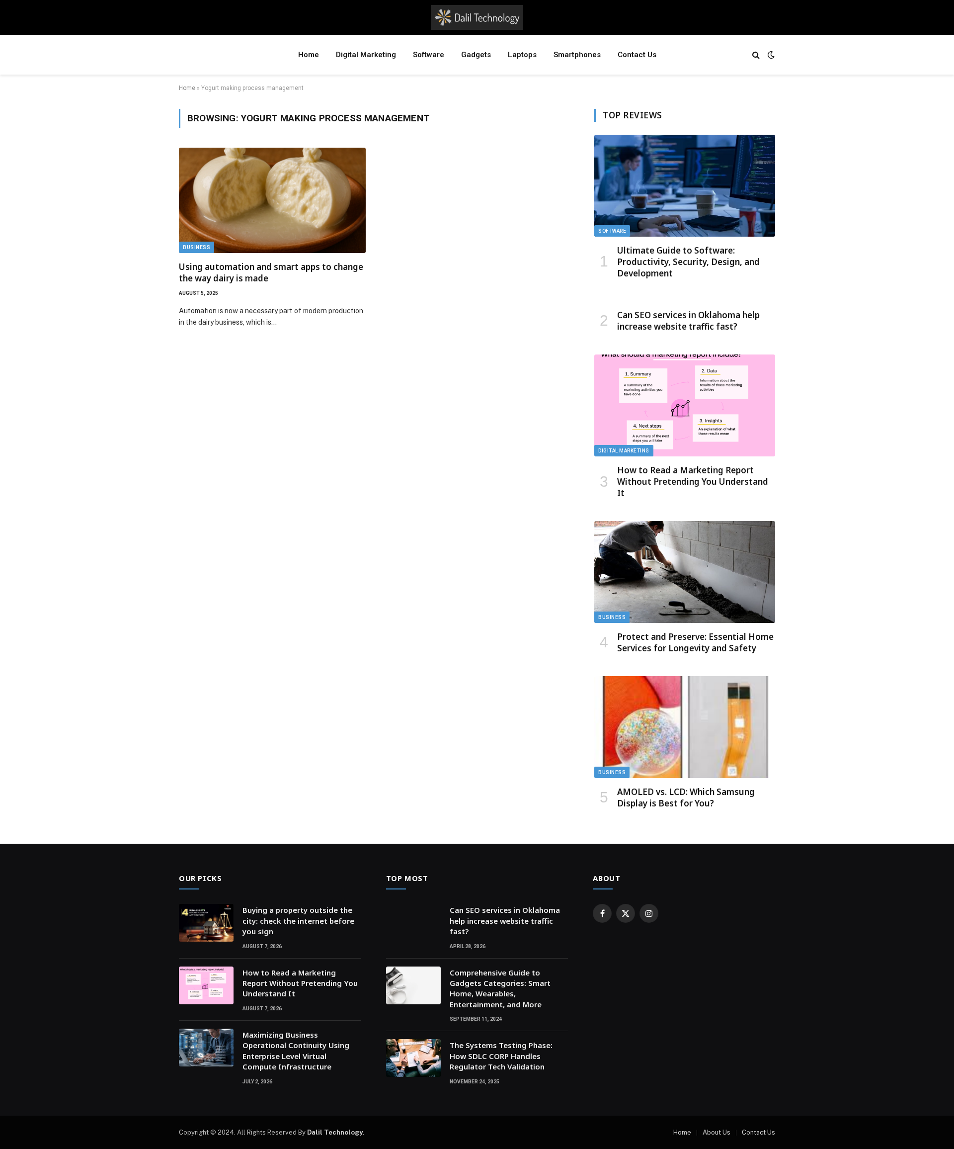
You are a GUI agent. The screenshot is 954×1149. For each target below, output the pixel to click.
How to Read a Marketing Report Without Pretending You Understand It (692, 481)
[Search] (756, 55)
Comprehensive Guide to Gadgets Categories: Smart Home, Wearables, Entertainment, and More (500, 988)
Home (308, 54)
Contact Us (637, 54)
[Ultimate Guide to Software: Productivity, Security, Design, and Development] (684, 186)
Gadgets (476, 54)
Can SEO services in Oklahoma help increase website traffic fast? (688, 320)
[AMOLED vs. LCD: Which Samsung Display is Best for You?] (684, 727)
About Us (716, 1132)
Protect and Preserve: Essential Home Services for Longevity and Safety (695, 642)
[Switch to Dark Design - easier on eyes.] (770, 55)
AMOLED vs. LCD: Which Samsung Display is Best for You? (686, 797)
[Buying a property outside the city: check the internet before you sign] (206, 923)
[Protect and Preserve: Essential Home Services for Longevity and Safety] (684, 572)
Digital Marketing (366, 54)
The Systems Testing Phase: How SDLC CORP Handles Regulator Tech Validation (501, 1055)
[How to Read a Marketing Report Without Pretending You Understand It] (684, 405)
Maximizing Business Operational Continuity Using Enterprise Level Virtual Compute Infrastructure (295, 1050)
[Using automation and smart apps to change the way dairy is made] (272, 200)
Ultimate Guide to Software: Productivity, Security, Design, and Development (688, 262)
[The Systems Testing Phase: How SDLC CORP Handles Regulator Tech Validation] (413, 1058)
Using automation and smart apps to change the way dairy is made (271, 272)
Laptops (522, 54)
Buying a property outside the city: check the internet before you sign (298, 920)
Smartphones (577, 54)
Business (196, 247)
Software (428, 54)
